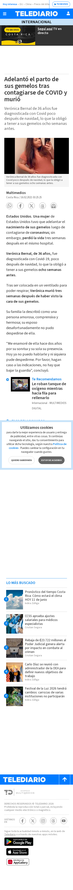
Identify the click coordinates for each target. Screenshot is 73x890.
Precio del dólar (42, 4)
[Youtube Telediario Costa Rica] (63, 821)
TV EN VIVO (62, 4)
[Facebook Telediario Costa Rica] (22, 821)
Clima (28, 4)
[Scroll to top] (64, 779)
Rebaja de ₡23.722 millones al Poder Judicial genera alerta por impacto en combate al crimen (45, 646)
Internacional (36, 22)
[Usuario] (68, 13)
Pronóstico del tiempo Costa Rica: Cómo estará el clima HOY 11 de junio (45, 596)
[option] (36, 162)
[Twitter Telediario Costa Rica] (33, 821)
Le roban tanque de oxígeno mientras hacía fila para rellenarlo (49, 391)
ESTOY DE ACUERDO (51, 460)
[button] (9, 206)
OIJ (21, 4)
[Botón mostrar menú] (5, 14)
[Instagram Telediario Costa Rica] (43, 821)
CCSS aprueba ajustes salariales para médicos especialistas (41, 620)
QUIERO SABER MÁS (21, 460)
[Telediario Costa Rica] (36, 14)
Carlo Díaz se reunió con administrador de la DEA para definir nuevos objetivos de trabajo (45, 670)
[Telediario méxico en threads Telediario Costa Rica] (53, 821)
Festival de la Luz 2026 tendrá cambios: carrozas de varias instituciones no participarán (45, 692)
